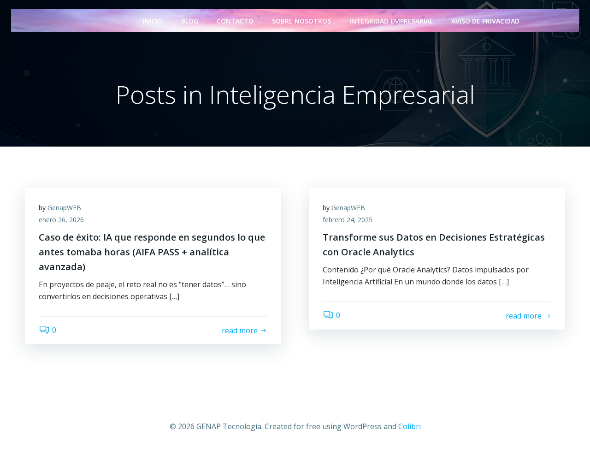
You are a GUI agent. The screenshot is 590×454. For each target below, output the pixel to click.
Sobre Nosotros (301, 21)
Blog (189, 21)
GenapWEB (64, 207)
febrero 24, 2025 (347, 219)
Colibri (409, 426)
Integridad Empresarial (391, 21)
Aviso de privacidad (485, 21)
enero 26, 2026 (61, 219)
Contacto (235, 21)
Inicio (153, 21)
